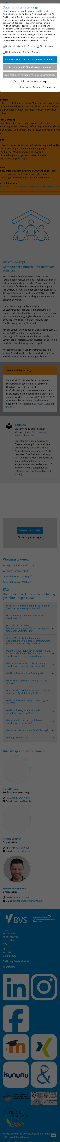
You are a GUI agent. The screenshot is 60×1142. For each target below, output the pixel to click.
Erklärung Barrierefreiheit (45, 87)
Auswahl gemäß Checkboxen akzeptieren (30, 67)
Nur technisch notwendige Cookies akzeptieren (30, 74)
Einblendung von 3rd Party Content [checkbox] (22, 52)
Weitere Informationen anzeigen (29, 81)
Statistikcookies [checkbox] (47, 46)
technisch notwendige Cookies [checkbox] (20, 46)
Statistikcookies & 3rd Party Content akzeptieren (30, 59)
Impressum (25, 87)
